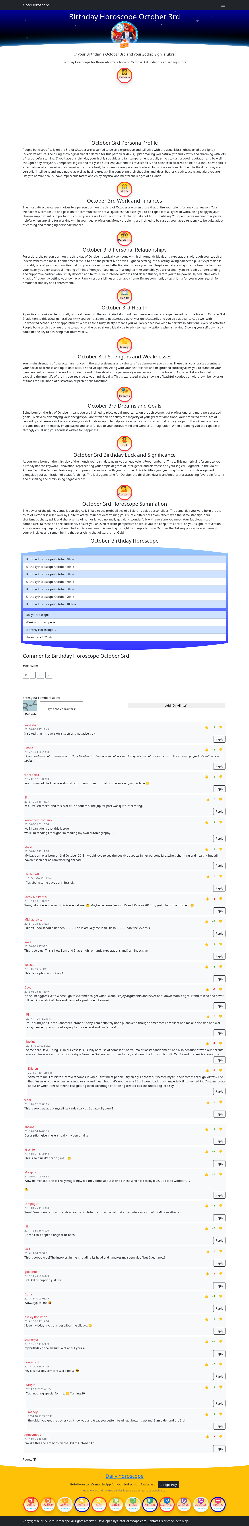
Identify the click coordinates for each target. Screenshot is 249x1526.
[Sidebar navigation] (223, 5)
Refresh (30, 714)
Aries (31, 1505)
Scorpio (150, 1505)
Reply (219, 739)
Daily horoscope (125, 1476)
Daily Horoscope (37, 615)
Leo (99, 1505)
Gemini (65, 1505)
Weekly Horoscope (39, 622)
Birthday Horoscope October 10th (49, 604)
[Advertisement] (124, 111)
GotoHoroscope (36, 5)
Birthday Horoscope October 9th (48, 597)
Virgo (115, 1505)
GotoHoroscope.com (131, 1521)
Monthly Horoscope (39, 630)
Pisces (218, 1505)
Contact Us (155, 1521)
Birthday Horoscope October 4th (48, 559)
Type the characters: (62, 709)
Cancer (82, 1505)
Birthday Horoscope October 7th (48, 582)
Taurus (48, 1505)
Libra (133, 1505)
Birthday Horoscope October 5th (48, 567)
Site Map (182, 1521)
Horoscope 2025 (37, 637)
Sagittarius (167, 1505)
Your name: (30, 666)
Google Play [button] (168, 1485)
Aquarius (201, 1505)
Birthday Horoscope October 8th (48, 589)
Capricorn (184, 1505)
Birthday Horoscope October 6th (48, 574)
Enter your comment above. (42, 698)
